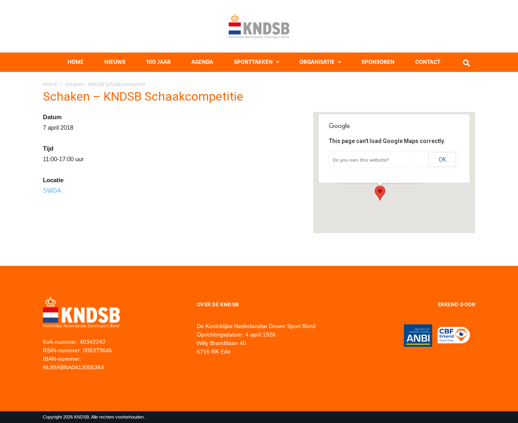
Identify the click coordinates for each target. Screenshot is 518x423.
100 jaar (158, 62)
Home (76, 62)
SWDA (52, 190)
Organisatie (317, 62)
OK (442, 159)
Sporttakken (253, 62)
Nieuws (114, 62)
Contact (427, 62)
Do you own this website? (361, 160)
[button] (380, 193)
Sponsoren (378, 62)
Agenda (202, 62)
